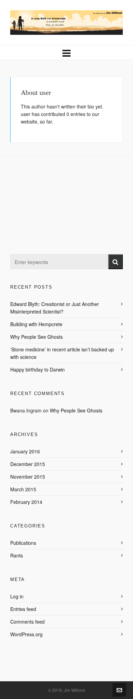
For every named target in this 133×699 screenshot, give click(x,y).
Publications (23, 542)
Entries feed (23, 609)
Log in (17, 596)
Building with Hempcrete (36, 324)
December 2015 (27, 464)
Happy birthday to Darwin (37, 369)
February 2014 (26, 501)
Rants (16, 555)
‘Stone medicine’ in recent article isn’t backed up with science (62, 353)
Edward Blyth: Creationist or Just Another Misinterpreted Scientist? (54, 308)
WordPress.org (26, 634)
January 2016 (25, 451)
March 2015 (23, 489)
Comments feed (27, 621)
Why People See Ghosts (36, 336)
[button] (115, 261)
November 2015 (27, 476)
